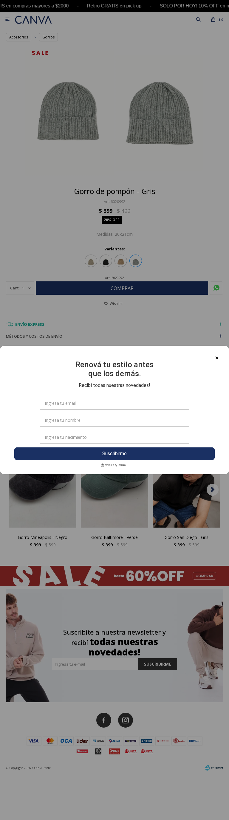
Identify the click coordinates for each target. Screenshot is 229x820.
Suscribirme (114, 453)
